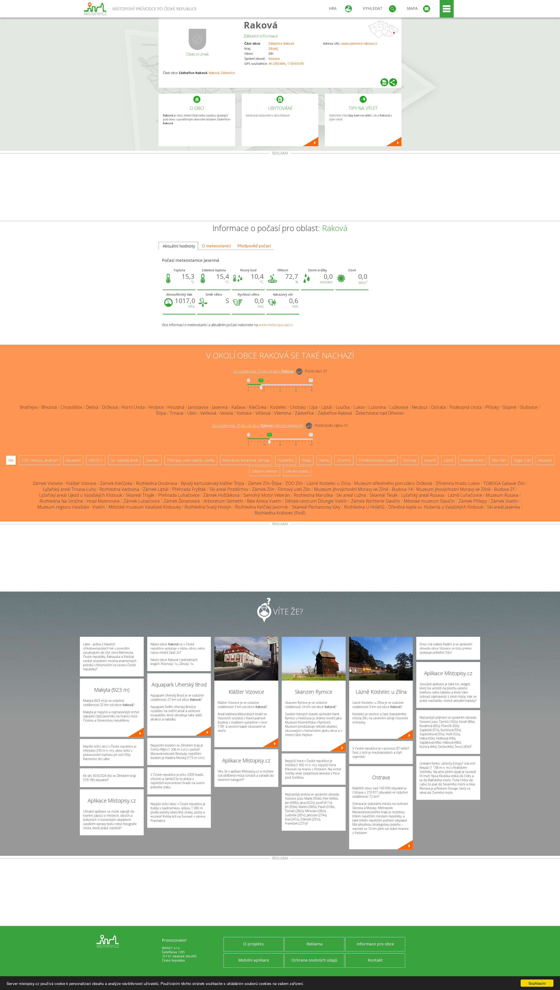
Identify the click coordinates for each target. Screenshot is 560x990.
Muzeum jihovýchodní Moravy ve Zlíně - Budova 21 (465, 489)
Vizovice (274, 58)
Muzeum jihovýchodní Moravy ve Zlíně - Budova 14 (363, 489)
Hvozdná (175, 407)
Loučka (343, 407)
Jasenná (220, 407)
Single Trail (522, 460)
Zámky (324, 460)
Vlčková (263, 413)
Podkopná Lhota (466, 407)
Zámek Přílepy (472, 501)
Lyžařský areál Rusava (422, 495)
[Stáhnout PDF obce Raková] (384, 82)
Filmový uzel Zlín (294, 489)
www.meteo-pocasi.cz (276, 324)
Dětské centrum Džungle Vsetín (316, 501)
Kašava (238, 407)
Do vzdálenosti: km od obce (263, 371)
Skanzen (152, 460)
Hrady (306, 460)
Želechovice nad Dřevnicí (380, 413)
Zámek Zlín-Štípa (265, 483)
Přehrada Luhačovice (179, 495)
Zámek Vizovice (48, 483)
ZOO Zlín (294, 483)
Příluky (492, 407)
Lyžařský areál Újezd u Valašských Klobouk (80, 495)
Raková (261, 25)
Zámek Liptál (155, 489)
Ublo (191, 413)
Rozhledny (286, 460)
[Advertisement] (280, 188)
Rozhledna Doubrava (156, 483)
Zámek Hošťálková (221, 495)
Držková (110, 407)
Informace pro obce (375, 943)
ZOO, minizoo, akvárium (39, 460)
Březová (49, 407)
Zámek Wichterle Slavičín (375, 501)
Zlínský (273, 48)
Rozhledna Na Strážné (61, 501)
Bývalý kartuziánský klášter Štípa (212, 483)
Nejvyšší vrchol (472, 460)
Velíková (208, 413)
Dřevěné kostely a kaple (377, 460)
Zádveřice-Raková (281, 43)
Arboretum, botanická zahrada (246, 460)
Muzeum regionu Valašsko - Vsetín (71, 507)
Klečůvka (257, 407)
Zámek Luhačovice (141, 501)
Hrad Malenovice (103, 501)
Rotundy (409, 460)
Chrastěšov (71, 407)
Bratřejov (29, 407)
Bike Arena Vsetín (264, 501)
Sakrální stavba (297, 471)
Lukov (359, 407)
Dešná (92, 407)
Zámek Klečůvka (116, 483)
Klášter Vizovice (81, 483)
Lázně (448, 460)
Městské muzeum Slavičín (429, 501)
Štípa (161, 413)
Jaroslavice (198, 407)
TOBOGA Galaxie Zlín (504, 483)
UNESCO (96, 460)
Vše (11, 460)
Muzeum (545, 460)
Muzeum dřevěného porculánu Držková (393, 483)
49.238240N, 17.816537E (286, 63)
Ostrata (438, 407)
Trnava (176, 413)
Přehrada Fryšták (189, 489)
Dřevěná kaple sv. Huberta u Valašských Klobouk (435, 507)
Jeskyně (430, 460)
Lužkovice (399, 407)
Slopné (509, 407)
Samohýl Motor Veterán (266, 495)
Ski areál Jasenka (503, 507)
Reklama (314, 943)
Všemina (282, 413)
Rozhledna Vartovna (119, 489)
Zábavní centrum (265, 471)
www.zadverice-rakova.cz (359, 43)
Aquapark (73, 460)
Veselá (226, 413)
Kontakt (375, 960)
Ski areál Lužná (351, 495)
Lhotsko (298, 407)
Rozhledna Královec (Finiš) (280, 513)
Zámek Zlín (263, 489)
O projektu (253, 943)
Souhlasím (537, 983)
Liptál (326, 407)
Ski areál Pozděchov (229, 489)
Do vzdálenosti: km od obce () (257, 425)
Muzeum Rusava (502, 495)
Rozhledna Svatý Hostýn (208, 507)
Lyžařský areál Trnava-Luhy (69, 489)
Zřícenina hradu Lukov (458, 483)
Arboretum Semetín (223, 501)
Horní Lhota (133, 407)
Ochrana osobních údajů (314, 960)
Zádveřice (228, 73)
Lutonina (377, 407)
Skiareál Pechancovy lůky (316, 507)
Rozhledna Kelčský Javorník (261, 507)
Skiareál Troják (140, 495)
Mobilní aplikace (253, 960)
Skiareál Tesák (384, 495)
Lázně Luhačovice (465, 495)
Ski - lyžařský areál (124, 460)
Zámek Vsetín (504, 501)
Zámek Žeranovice (182, 501)
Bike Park (499, 460)
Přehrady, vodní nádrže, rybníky (191, 460)
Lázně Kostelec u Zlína (328, 483)
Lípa (313, 407)
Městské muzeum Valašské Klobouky (144, 507)
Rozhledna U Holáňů (364, 507)
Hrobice (156, 407)
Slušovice (528, 407)
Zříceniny (344, 460)
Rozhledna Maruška (313, 495)
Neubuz (419, 407)
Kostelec (278, 407)
